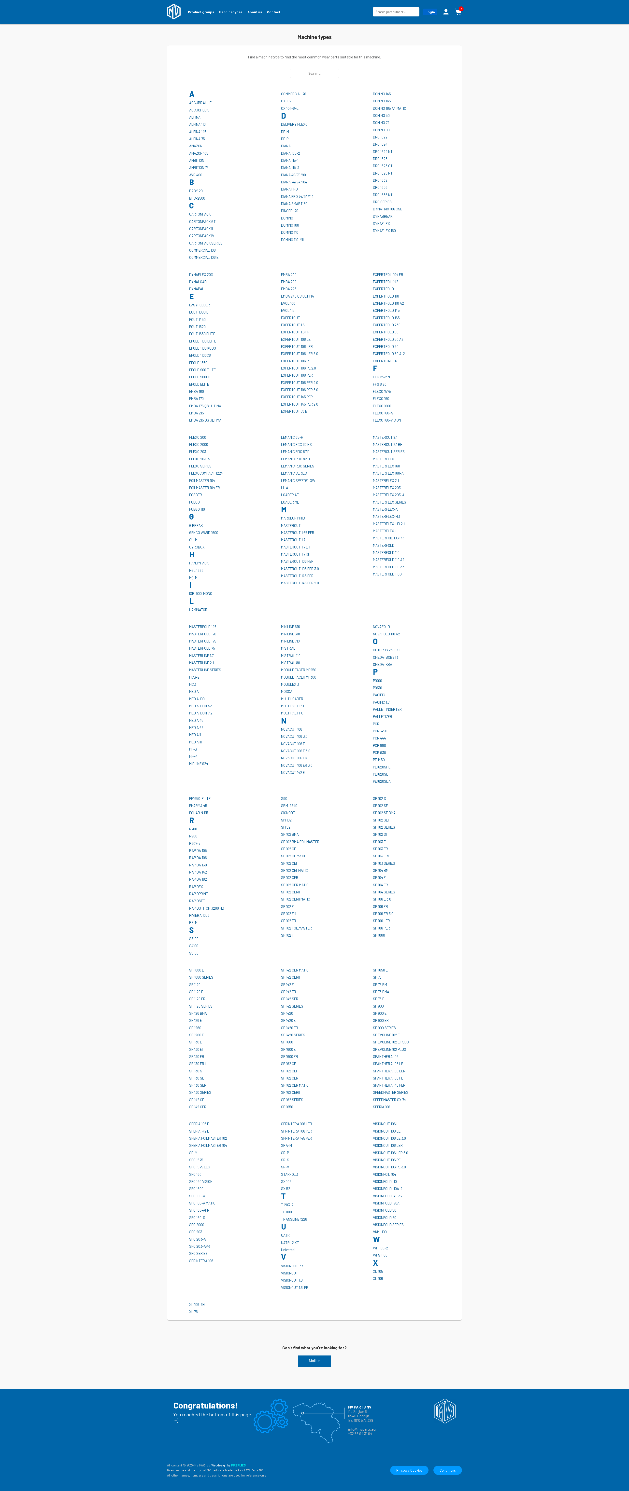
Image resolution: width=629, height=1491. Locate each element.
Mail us (314, 1361)
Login (430, 12)
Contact (273, 12)
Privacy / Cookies (409, 1470)
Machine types (231, 12)
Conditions (448, 1470)
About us (254, 12)
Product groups (201, 12)
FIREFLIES (238, 1465)
